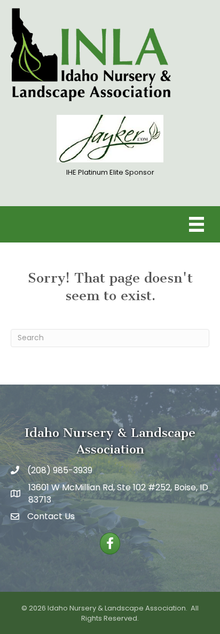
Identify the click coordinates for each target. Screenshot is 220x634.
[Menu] (196, 224)
